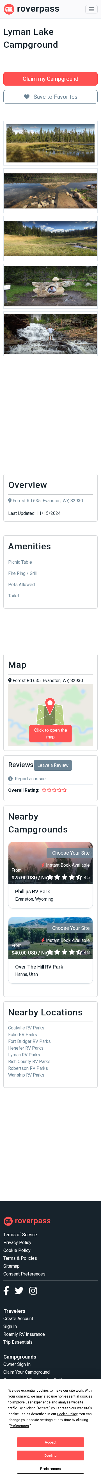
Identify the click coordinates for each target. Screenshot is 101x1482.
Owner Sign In (17, 1364)
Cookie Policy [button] (67, 1414)
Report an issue (30, 778)
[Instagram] (33, 1292)
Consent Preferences (24, 1274)
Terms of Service (20, 1234)
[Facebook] (9, 1292)
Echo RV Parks (22, 1034)
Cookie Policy (17, 1250)
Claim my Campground (50, 78)
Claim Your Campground (26, 1372)
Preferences (50, 1469)
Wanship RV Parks (26, 1075)
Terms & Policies (20, 1258)
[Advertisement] (50, 416)
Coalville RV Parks (26, 1028)
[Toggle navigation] (91, 9)
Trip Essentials (18, 1342)
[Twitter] (22, 1292)
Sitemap (11, 1266)
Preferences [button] (19, 1426)
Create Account (18, 1318)
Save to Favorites (54, 96)
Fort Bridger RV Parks (29, 1041)
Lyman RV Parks (24, 1054)
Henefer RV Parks (25, 1048)
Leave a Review (52, 765)
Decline (50, 1456)
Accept (50, 1442)
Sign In (10, 1326)
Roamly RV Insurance (24, 1334)
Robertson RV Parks (28, 1068)
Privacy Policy (17, 1242)
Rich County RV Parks (29, 1061)
